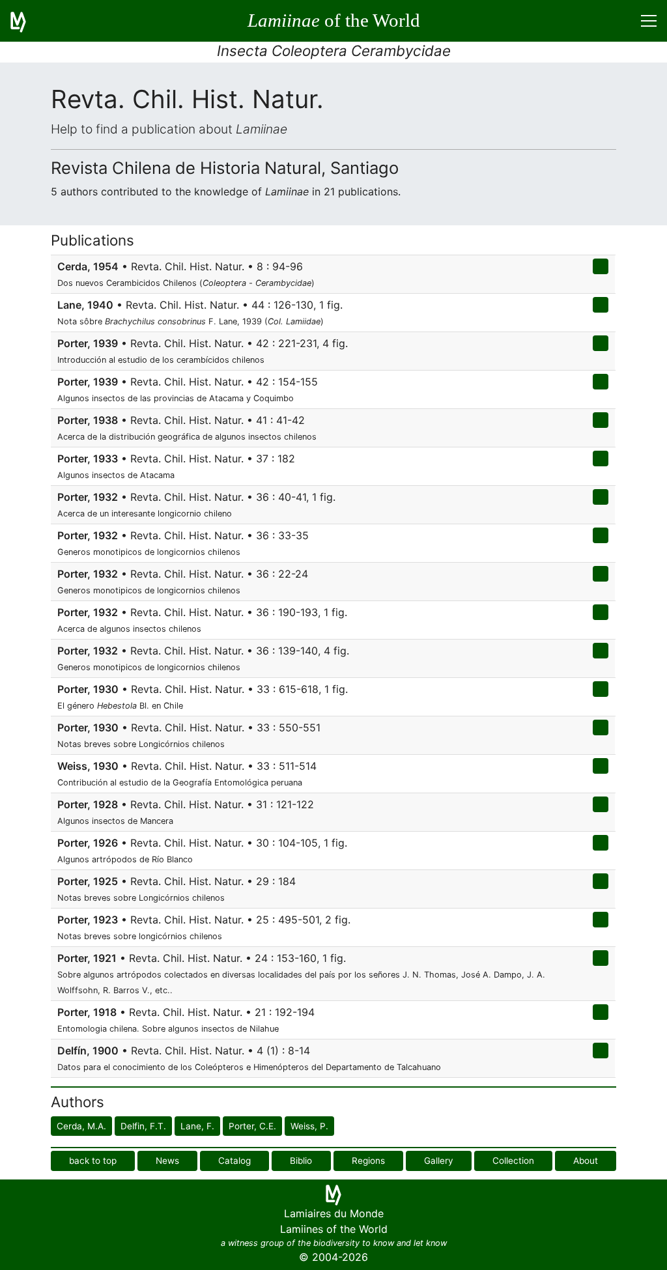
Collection (513, 1160)
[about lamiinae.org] (26, 21)
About (585, 1160)
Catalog (234, 1160)
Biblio (301, 1160)
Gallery (438, 1160)
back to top (93, 1160)
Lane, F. (197, 1126)
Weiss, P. (309, 1126)
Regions (368, 1160)
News (167, 1160)
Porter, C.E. (252, 1126)
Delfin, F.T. (143, 1126)
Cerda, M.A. (81, 1126)
